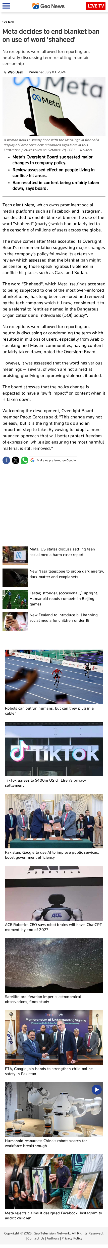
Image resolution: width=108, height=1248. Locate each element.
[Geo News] (48, 6)
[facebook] (6, 460)
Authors (53, 1238)
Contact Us (35, 1238)
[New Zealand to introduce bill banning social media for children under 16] (15, 621)
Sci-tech (8, 22)
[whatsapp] (24, 460)
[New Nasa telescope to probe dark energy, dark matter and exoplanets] (15, 578)
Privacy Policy (72, 1238)
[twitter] (15, 460)
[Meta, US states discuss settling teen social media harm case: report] (15, 555)
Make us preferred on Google (56, 460)
